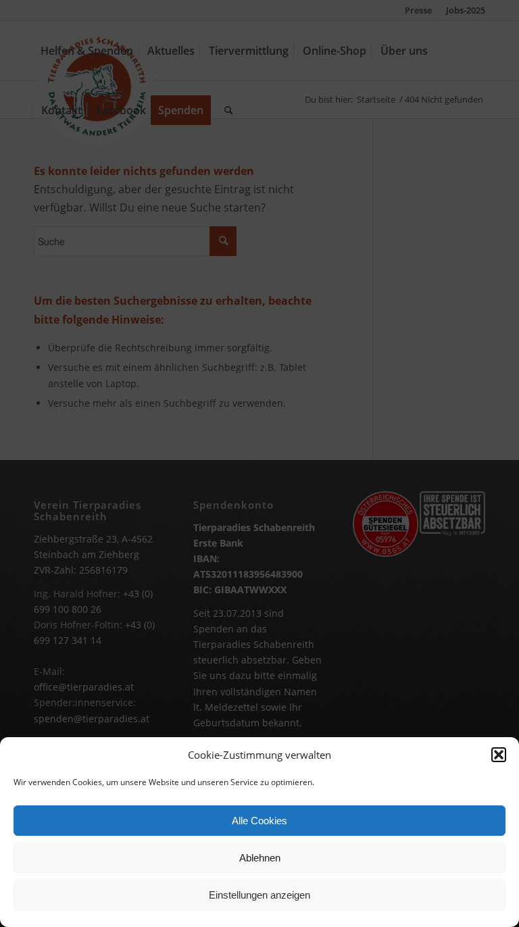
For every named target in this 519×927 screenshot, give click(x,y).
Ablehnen (259, 857)
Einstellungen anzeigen (259, 895)
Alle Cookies (259, 820)
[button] (498, 754)
